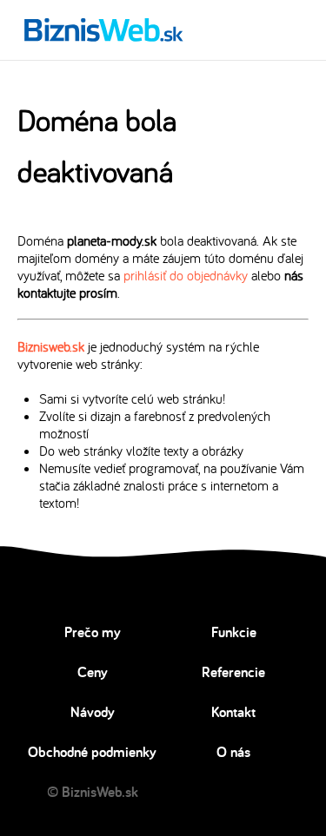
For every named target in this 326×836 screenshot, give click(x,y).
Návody (92, 711)
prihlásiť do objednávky (185, 275)
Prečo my (92, 632)
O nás (233, 751)
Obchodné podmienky (92, 751)
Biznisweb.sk (50, 346)
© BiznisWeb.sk (92, 791)
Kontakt (233, 711)
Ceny (92, 671)
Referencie (233, 671)
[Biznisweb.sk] (104, 29)
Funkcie (233, 632)
